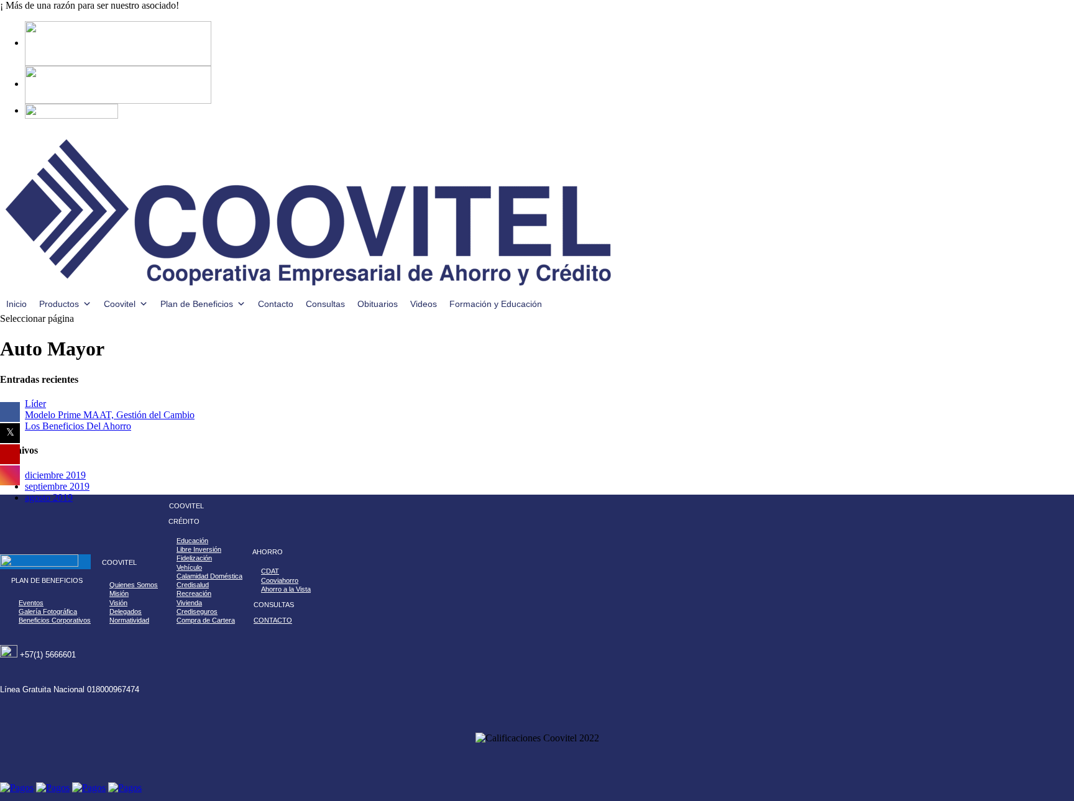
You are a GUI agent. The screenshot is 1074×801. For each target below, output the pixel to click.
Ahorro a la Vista (286, 589)
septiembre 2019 (57, 486)
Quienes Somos (133, 584)
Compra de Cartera (206, 620)
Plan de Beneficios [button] (196, 304)
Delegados (125, 611)
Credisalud (193, 584)
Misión (119, 593)
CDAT (270, 571)
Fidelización (194, 558)
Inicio (16, 304)
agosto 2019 (49, 497)
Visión (118, 602)
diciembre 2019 (55, 475)
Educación (192, 540)
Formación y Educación (495, 304)
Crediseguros (197, 611)
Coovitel (119, 304)
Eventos (31, 602)
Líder (35, 403)
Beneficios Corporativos (55, 620)
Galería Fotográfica (48, 611)
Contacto (275, 304)
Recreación (194, 593)
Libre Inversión (199, 549)
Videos (423, 304)
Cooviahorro (279, 580)
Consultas (325, 304)
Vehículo (189, 567)
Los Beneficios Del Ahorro (78, 426)
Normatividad (129, 620)
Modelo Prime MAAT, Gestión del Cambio (110, 415)
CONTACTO (273, 620)
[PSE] (118, 83)
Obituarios (377, 304)
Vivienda (189, 602)
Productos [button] (59, 304)
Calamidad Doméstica (209, 576)
